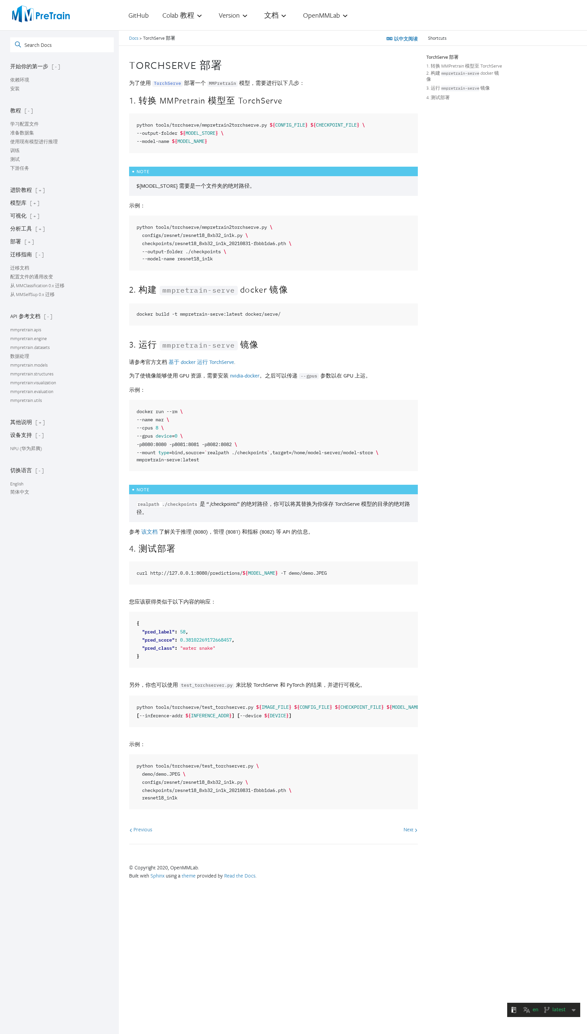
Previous (142, 829)
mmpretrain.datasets (30, 347)
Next (409, 829)
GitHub (138, 15)
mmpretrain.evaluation (31, 391)
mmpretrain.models (29, 365)
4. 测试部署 (438, 97)
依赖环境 (19, 79)
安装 (15, 88)
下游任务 (19, 168)
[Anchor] (228, 64)
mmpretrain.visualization (33, 382)
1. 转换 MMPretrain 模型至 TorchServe (464, 66)
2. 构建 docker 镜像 (462, 76)
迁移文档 (19, 268)
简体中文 (19, 492)
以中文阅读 (405, 38)
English (16, 483)
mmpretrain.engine (28, 338)
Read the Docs (239, 875)
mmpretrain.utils (26, 400)
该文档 (149, 531)
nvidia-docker (245, 375)
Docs (134, 38)
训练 (15, 150)
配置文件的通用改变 (31, 276)
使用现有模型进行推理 (34, 141)
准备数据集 (22, 132)
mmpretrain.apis (25, 329)
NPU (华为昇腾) (26, 448)
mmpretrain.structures (31, 373)
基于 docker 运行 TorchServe (201, 362)
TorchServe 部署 (442, 57)
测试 (15, 159)
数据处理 (19, 356)
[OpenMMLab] (41, 13)
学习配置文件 (24, 124)
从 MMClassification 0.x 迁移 (37, 285)
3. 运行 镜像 (458, 88)
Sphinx (157, 875)
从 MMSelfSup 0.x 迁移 (32, 294)
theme (189, 875)
